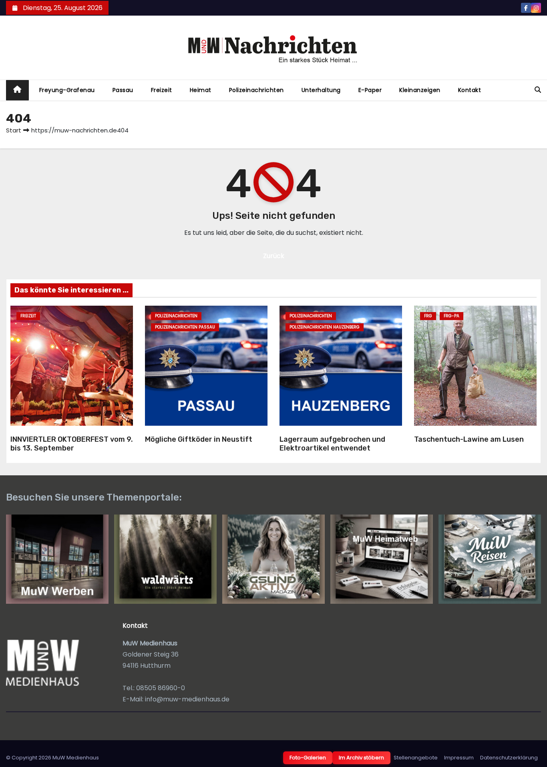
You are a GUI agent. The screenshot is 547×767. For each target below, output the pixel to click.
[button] (538, 89)
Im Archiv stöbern (361, 757)
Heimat (200, 90)
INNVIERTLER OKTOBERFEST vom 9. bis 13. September (71, 444)
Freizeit (161, 90)
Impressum (459, 757)
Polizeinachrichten (256, 90)
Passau (123, 90)
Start (13, 130)
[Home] (17, 90)
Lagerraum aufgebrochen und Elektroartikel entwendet (332, 444)
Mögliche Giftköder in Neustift (198, 439)
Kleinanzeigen (419, 90)
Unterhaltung (321, 90)
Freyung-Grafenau (67, 90)
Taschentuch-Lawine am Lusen (469, 439)
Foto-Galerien (308, 757)
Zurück (273, 255)
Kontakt (469, 90)
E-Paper (370, 90)
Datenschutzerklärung (509, 757)
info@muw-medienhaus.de (187, 699)
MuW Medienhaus (75, 757)
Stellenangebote (416, 757)
